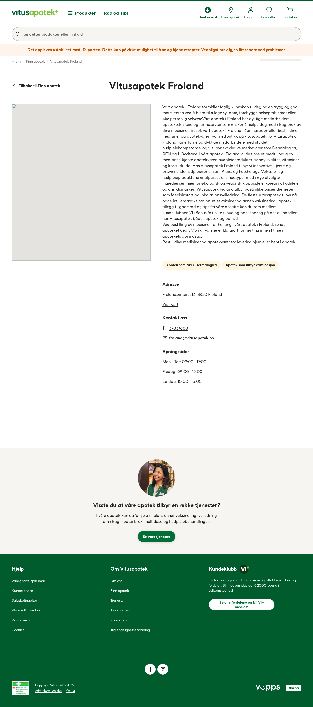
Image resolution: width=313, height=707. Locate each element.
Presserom (118, 620)
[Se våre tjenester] (156, 478)
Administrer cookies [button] (48, 690)
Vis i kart (170, 304)
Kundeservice (22, 590)
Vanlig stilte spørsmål (28, 581)
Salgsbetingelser (24, 600)
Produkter (85, 13)
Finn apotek (119, 590)
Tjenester (117, 600)
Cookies (18, 630)
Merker (70, 690)
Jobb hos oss (120, 610)
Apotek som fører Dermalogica (191, 265)
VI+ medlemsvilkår (26, 610)
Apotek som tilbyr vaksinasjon (250, 265)
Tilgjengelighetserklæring (130, 630)
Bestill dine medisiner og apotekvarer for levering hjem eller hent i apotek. (229, 242)
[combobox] (156, 34)
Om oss (116, 581)
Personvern (21, 620)
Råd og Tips (116, 13)
